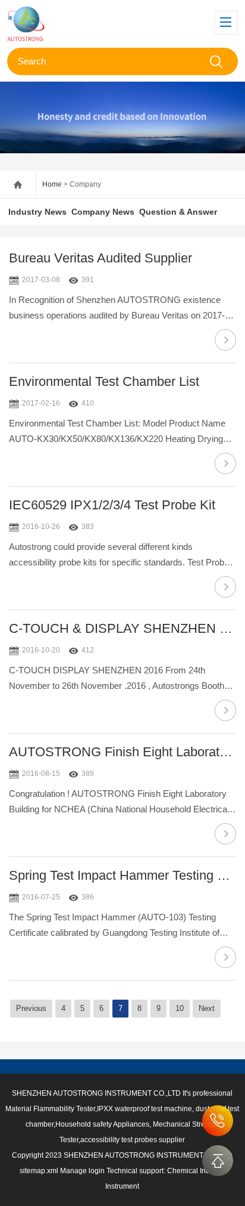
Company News (102, 212)
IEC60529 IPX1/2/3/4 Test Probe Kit (112, 504)
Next (207, 1008)
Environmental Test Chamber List (104, 381)
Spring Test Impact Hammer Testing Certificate (122, 875)
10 (179, 1008)
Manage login (82, 1171)
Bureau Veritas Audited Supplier (100, 258)
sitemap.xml (39, 1171)
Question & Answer (178, 212)
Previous (31, 1008)
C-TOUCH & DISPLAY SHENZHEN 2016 (122, 628)
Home (52, 184)
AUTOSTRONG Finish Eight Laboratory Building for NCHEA (122, 751)
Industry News (37, 212)
